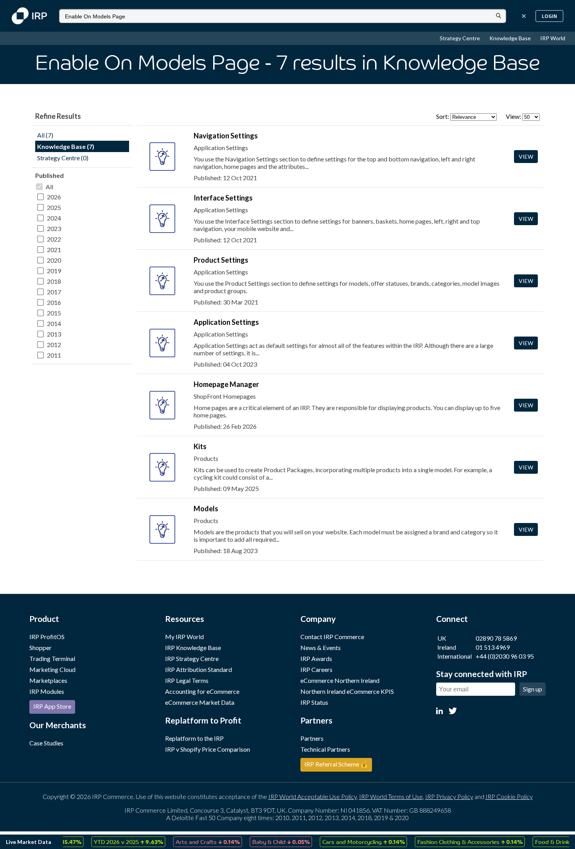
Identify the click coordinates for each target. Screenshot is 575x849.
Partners (311, 738)
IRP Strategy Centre (192, 658)
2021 (54, 249)
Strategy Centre (460, 38)
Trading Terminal (52, 658)
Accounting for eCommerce (202, 691)
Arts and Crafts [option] (197, 841)
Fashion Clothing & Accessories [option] (459, 841)
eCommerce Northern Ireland (339, 680)
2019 (54, 270)
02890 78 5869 (496, 638)
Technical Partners (325, 749)
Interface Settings (223, 197)
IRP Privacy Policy (449, 796)
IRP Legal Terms (186, 680)
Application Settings (226, 322)
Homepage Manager (226, 384)
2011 (54, 355)
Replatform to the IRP (194, 738)
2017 (54, 292)
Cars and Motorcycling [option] (352, 841)
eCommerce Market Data (199, 702)
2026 (54, 197)
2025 (54, 207)
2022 (54, 239)
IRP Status (314, 702)
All (49, 186)
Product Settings (221, 260)
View (526, 156)
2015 (54, 313)
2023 (54, 228)
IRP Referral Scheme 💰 (336, 764)
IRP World (552, 38)
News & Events (320, 647)
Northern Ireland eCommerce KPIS (347, 691)
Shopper (40, 647)
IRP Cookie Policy (509, 796)
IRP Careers (316, 669)
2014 (54, 323)
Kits (200, 446)
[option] (118, 841)
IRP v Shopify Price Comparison (207, 749)
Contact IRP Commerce (332, 636)
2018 (54, 281)
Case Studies (46, 743)
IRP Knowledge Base (193, 647)
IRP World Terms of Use (391, 796)
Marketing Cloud (52, 669)
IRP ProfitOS (47, 636)
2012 (54, 344)
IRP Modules (46, 691)
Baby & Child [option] (270, 841)
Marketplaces (48, 680)
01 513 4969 (493, 647)
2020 (54, 260)
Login (549, 16)
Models (206, 508)
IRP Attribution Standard (198, 669)
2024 (54, 218)
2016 (54, 302)
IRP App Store (52, 706)
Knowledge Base (510, 38)
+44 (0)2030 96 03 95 (505, 656)
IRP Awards (316, 658)
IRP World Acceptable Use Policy (312, 796)
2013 (54, 334)
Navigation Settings (226, 135)
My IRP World (184, 636)
